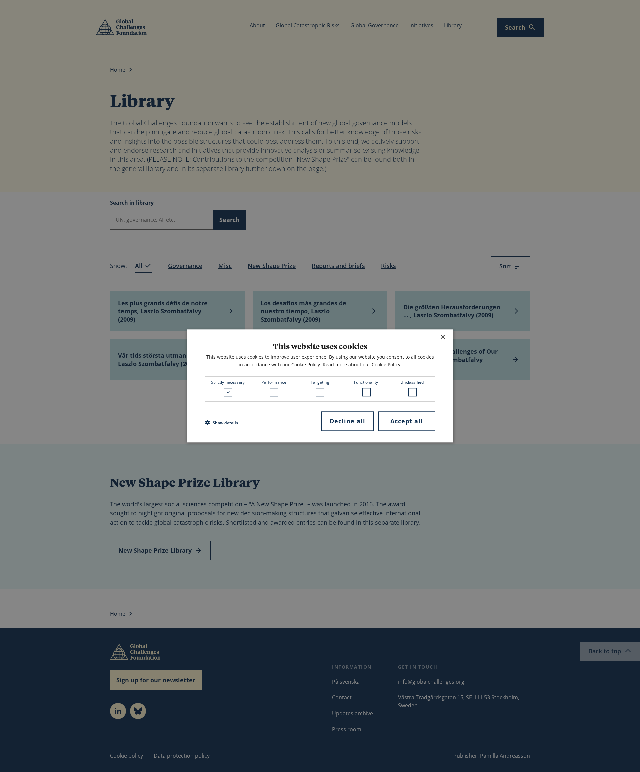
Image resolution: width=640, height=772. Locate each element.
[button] (221, 423)
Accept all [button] (406, 421)
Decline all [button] (347, 421)
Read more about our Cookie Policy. (362, 364)
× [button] (442, 337)
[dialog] (320, 385)
